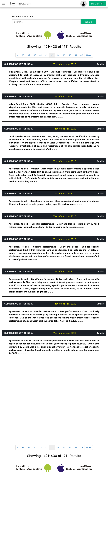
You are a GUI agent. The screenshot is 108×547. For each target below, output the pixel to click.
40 (34, 55)
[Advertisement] (34, 380)
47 (76, 55)
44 (58, 55)
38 (23, 55)
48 (81, 55)
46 (70, 55)
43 (52, 55)
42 (46, 55)
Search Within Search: (23, 16)
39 (29, 55)
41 (40, 55)
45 (64, 55)
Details (100, 64)
